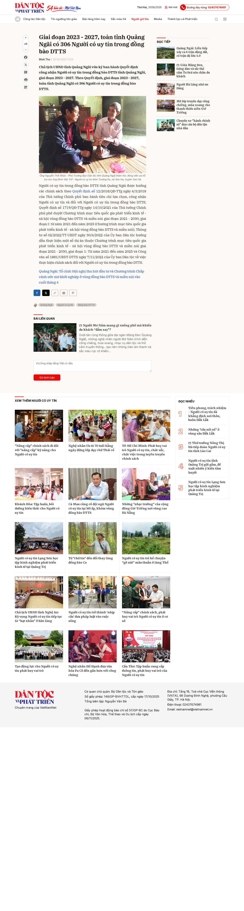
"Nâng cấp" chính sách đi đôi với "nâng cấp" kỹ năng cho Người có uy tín (36, 450)
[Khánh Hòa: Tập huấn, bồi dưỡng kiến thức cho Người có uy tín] (39, 484)
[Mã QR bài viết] (26, 87)
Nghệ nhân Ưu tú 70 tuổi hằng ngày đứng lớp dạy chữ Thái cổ (91, 448)
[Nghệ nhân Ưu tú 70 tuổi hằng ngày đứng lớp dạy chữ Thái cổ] (92, 426)
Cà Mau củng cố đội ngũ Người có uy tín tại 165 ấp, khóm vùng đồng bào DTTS (91, 508)
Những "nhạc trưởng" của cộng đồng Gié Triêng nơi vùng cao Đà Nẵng (145, 508)
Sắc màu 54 (118, 19)
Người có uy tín (65, 305)
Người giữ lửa (140, 19)
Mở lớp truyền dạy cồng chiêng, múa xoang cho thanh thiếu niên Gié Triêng (193, 107)
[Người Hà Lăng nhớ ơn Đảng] (166, 89)
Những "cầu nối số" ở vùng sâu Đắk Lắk (203, 431)
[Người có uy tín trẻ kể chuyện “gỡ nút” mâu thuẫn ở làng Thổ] (146, 538)
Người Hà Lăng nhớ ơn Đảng (192, 86)
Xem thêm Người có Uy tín (36, 400)
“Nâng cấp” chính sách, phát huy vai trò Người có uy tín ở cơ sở (145, 616)
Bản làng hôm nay (94, 19)
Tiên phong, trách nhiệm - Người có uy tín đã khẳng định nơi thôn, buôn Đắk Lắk (207, 414)
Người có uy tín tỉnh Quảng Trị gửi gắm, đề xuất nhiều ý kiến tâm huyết (204, 466)
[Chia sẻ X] (46, 293)
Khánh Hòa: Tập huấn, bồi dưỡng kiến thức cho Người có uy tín (37, 508)
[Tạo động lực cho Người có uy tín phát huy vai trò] (39, 646)
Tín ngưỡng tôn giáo (64, 19)
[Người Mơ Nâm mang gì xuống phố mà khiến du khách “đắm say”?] (55, 337)
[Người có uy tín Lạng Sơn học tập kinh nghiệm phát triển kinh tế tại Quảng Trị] (39, 538)
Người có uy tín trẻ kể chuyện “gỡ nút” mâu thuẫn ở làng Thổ (145, 560)
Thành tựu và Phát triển (182, 19)
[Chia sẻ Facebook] (26, 57)
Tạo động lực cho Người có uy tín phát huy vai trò (37, 668)
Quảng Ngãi (46, 305)
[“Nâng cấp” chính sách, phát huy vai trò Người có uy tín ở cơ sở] (146, 592)
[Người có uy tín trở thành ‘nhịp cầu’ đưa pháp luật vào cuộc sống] (92, 592)
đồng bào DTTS (86, 305)
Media (158, 19)
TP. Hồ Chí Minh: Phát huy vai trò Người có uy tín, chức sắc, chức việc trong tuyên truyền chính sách (144, 452)
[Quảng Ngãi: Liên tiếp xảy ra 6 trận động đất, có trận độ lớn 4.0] (166, 53)
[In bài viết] (26, 80)
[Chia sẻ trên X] (26, 65)
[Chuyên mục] (225, 19)
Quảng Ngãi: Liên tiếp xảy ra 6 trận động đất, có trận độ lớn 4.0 (192, 52)
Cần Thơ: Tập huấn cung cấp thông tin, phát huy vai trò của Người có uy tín (144, 671)
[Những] (146, 484)
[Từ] (92, 538)
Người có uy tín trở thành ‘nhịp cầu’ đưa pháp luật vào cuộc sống (91, 616)
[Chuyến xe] (166, 125)
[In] (64, 293)
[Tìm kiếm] (216, 19)
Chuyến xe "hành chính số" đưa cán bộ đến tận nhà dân (193, 124)
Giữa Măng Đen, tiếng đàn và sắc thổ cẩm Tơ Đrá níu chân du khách (193, 70)
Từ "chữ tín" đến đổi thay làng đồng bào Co (90, 560)
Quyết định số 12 (86, 191)
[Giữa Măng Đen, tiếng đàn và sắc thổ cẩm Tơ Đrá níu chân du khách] (166, 69)
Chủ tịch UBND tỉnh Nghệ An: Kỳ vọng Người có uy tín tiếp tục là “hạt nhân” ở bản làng (38, 616)
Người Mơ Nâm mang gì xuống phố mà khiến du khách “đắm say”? (115, 327)
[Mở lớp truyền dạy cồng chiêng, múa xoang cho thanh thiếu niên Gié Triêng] (166, 106)
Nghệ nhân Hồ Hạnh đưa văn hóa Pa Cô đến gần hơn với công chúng (92, 671)
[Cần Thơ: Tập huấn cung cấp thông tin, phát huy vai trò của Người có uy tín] (146, 646)
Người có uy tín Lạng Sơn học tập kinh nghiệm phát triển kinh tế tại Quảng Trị (36, 562)
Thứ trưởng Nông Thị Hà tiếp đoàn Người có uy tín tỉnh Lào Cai (206, 447)
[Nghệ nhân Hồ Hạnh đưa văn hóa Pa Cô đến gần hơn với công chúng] (92, 646)
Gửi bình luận (47, 377)
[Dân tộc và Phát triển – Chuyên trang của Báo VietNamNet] (29, 7)
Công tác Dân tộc (34, 19)
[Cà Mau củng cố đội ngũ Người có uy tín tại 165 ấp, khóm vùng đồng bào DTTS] (92, 484)
